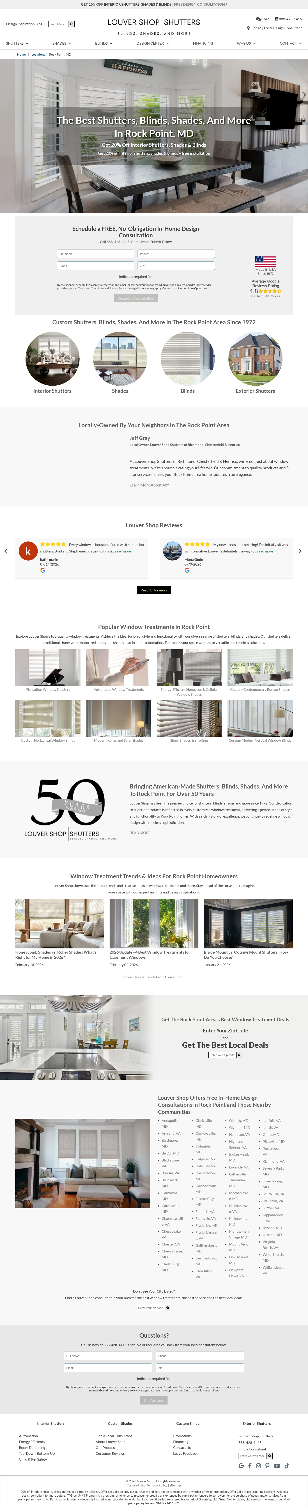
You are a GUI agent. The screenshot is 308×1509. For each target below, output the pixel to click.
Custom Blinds (187, 1423)
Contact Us (182, 1447)
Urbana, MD (272, 1234)
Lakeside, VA (239, 1167)
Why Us (244, 43)
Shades (60, 43)
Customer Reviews (110, 1453)
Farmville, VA (205, 1218)
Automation (28, 1436)
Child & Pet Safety (33, 1459)
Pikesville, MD (274, 1141)
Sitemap (175, 1485)
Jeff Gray (140, 438)
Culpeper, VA (205, 1159)
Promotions (182, 1436)
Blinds (101, 43)
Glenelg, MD (238, 1120)
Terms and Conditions (91, 288)
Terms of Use (136, 1485)
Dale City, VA (205, 1166)
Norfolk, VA (272, 1120)
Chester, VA (171, 1244)
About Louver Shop (111, 1441)
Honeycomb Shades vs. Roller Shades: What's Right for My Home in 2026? (56, 955)
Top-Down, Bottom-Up (37, 1453)
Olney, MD (271, 1134)
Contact (288, 43)
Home (21, 54)
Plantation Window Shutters (48, 689)
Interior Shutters (52, 391)
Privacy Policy (117, 288)
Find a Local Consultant (114, 1436)
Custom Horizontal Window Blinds (48, 740)
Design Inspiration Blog (24, 24)
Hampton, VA (239, 1134)
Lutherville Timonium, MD (237, 1180)
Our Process (105, 1447)
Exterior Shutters (255, 391)
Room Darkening (32, 1447)
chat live (134, 1345)
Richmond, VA (274, 1161)
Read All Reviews (154, 590)
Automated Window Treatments (119, 689)
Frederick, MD (206, 1225)
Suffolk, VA (271, 1208)
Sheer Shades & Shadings (189, 740)
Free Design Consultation (199, 4)
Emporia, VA (205, 1211)
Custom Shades (120, 1423)
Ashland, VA (171, 1133)
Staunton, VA (273, 1201)
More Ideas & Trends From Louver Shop (153, 977)
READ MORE (140, 832)
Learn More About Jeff (149, 484)
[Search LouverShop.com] (239, 1055)
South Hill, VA (273, 1194)
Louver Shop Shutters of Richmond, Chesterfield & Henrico (195, 445)
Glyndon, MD (239, 1127)
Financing (203, 43)
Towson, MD (272, 1227)
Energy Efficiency (32, 1441)
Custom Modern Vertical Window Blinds (260, 740)
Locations (38, 54)
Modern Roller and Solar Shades (118, 740)
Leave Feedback (185, 1453)
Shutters (15, 43)
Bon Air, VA (170, 1173)
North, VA (270, 1127)
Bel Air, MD (170, 1153)
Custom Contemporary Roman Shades (260, 689)
